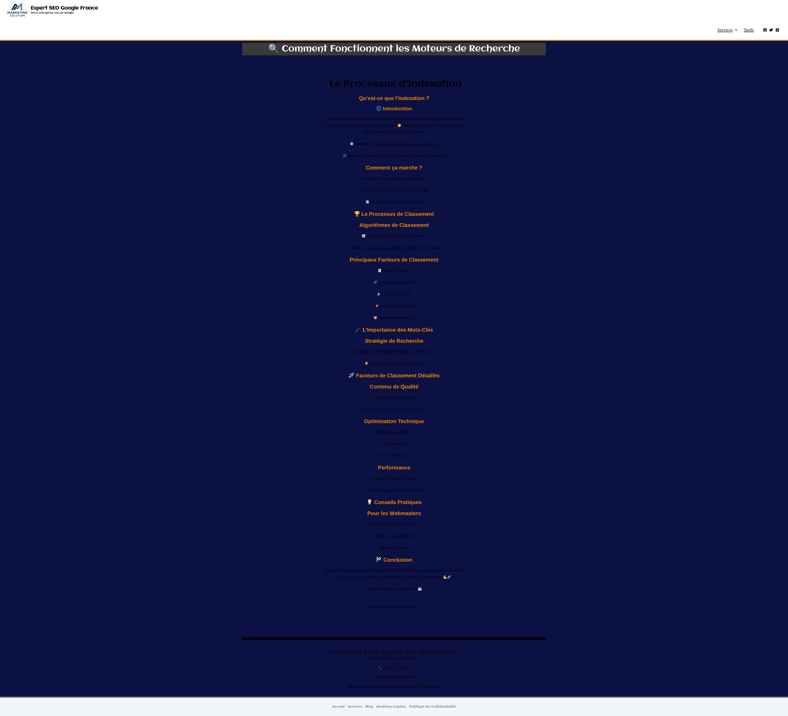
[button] (735, 30)
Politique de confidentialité (432, 706)
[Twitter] (771, 30)
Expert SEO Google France (64, 8)
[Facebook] (765, 30)
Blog (369, 706)
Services (725, 29)
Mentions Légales (391, 706)
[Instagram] (777, 30)
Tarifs (749, 29)
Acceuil (338, 706)
